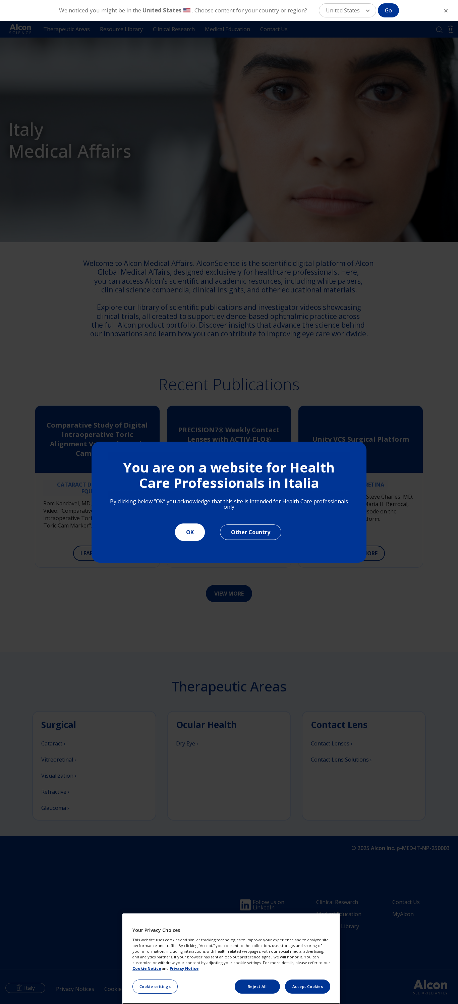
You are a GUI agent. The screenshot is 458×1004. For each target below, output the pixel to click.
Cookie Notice (146, 968)
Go (388, 10)
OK (190, 532)
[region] (231, 958)
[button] (347, 10)
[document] (229, 502)
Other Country (250, 532)
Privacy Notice (184, 968)
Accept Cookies (307, 986)
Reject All (257, 986)
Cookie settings (155, 986)
